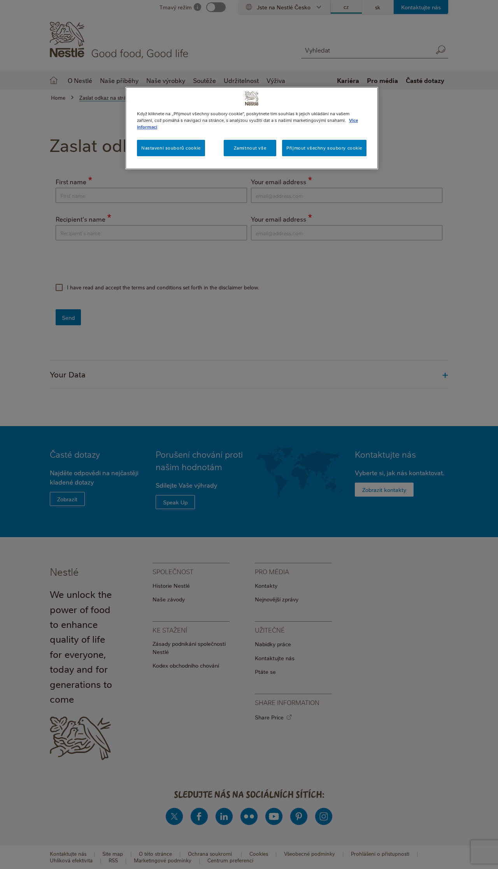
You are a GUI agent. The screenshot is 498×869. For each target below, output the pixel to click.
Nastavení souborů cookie (171, 148)
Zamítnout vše (250, 148)
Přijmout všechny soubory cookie (324, 148)
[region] (251, 128)
